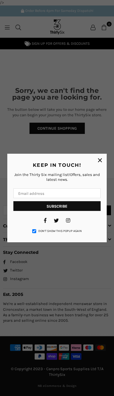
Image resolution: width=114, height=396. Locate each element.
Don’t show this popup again (60, 231)
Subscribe (57, 206)
